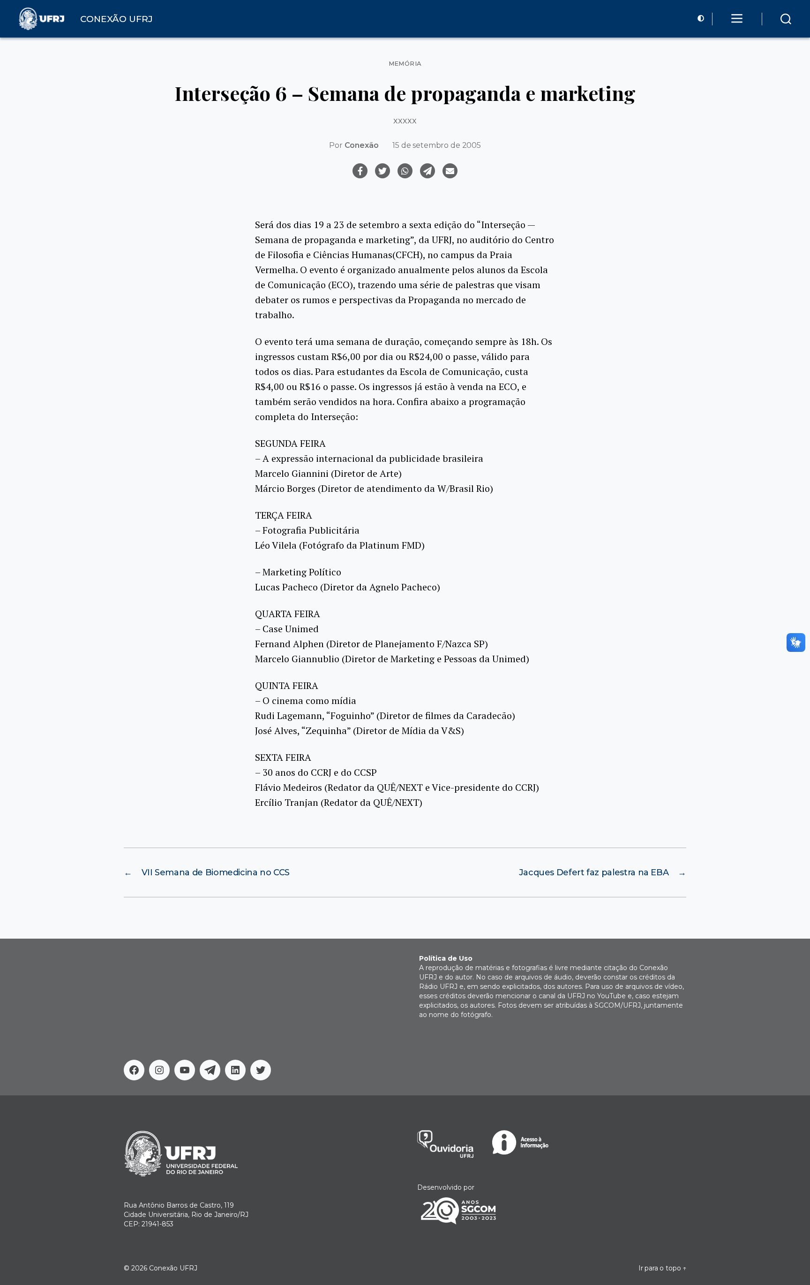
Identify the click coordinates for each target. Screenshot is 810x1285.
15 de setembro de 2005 (436, 145)
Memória (405, 63)
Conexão (362, 145)
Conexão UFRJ (173, 1268)
